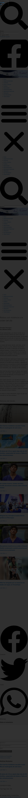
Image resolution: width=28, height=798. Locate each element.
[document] (14, 399)
